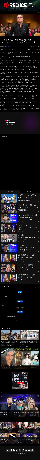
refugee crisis (11, 49)
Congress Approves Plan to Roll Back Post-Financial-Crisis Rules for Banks (29, 342)
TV (23, 420)
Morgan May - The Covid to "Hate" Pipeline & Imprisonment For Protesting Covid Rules (9, 439)
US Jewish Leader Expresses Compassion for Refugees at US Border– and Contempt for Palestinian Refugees (10, 343)
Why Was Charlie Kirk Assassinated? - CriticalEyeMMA (27, 217)
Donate (20, 301)
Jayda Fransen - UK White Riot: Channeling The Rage (8, 429)
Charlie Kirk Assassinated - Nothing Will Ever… (28, 237)
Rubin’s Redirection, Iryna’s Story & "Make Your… (27, 227)
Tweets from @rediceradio (11, 316)
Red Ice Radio (6, 393)
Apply (20, 292)
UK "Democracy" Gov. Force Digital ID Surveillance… (27, 197)
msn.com (7, 46)
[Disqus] (19, 151)
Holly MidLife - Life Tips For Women (11, 365)
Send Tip (20, 311)
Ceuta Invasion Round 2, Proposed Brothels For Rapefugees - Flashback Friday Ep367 (19, 413)
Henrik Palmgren (20, 453)
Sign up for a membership (6, 298)
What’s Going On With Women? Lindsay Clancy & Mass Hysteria (29, 429)
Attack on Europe (35, 49)
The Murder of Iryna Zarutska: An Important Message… (28, 207)
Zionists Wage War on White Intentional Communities (28, 257)
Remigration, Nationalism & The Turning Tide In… (26, 247)
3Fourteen (5, 420)
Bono (5, 49)
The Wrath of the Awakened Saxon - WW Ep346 (26, 267)
